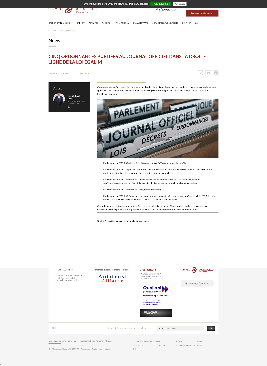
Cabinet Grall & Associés (60, 23)
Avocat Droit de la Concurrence (132, 221)
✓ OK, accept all (161, 3)
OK (211, 328)
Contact (186, 23)
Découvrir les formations (150, 313)
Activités (93, 23)
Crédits (94, 349)
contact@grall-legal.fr (73, 280)
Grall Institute (140, 23)
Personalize (179, 4)
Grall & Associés (105, 221)
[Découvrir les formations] (201, 18)
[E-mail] (208, 75)
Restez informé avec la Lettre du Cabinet (127, 328)
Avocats (106, 23)
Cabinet (81, 23)
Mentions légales (83, 349)
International (121, 23)
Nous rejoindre (104, 349)
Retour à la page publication (64, 30)
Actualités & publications (165, 23)
